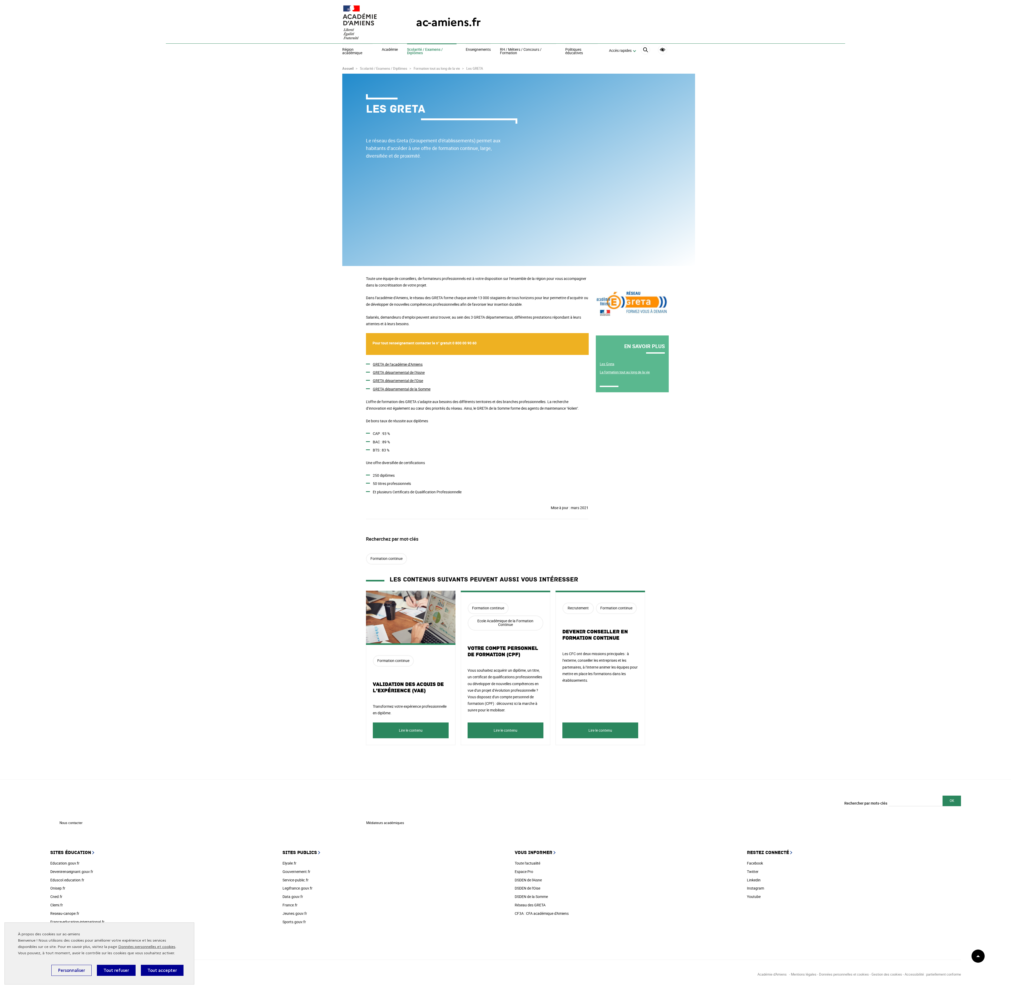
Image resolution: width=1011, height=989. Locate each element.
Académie (390, 50)
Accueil (348, 68)
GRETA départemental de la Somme (401, 388)
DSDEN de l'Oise (527, 888)
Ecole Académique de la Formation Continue (505, 622)
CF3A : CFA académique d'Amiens (542, 913)
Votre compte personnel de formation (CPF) (503, 651)
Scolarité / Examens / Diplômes (425, 51)
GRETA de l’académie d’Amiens (398, 364)
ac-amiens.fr (448, 22)
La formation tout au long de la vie (625, 372)
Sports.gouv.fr (294, 921)
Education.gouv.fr (65, 863)
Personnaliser (71, 970)
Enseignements (478, 50)
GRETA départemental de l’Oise (398, 380)
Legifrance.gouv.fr (298, 888)
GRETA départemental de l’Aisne (399, 372)
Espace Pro (524, 871)
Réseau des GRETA (530, 904)
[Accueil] (368, 22)
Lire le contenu (411, 730)
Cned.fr (56, 896)
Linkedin (754, 879)
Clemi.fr (56, 904)
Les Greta (607, 364)
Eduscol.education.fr (67, 879)
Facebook (755, 863)
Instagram (755, 888)
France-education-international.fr (77, 921)
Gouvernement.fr (296, 871)
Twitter (753, 871)
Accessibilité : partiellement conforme (933, 974)
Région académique (352, 51)
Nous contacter (71, 822)
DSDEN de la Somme (531, 896)
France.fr (290, 904)
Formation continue (386, 558)
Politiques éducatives (574, 51)
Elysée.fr (289, 863)
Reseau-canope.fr (64, 913)
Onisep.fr (57, 888)
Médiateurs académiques (385, 822)
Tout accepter (162, 970)
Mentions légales (803, 974)
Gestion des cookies (886, 974)
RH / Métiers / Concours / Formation (521, 51)
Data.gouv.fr (293, 896)
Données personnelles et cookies (146, 947)
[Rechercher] (645, 50)
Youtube (754, 896)
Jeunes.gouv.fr (295, 913)
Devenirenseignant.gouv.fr (71, 871)
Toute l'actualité (527, 863)
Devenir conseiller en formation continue (595, 635)
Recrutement (578, 607)
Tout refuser (116, 970)
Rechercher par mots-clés (865, 803)
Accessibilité (662, 49)
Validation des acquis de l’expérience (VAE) (408, 687)
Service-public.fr (296, 879)
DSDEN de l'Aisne (528, 879)
